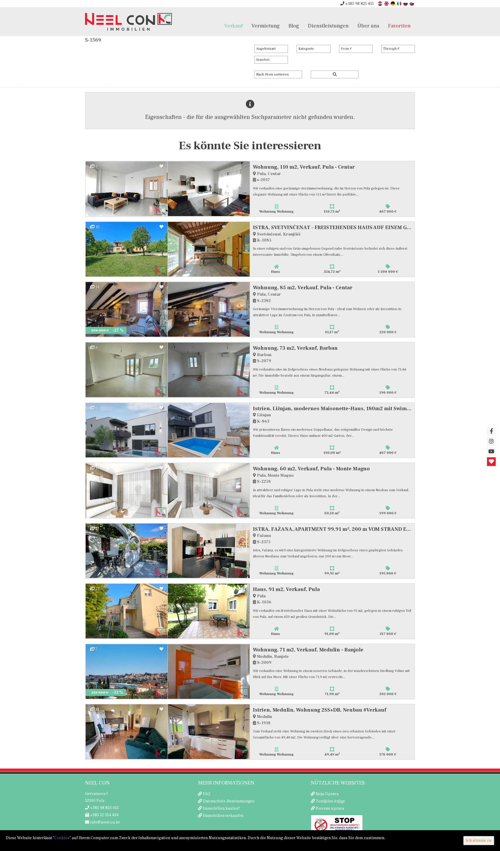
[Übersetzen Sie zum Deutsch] (393, 3)
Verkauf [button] (233, 26)
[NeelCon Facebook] (491, 431)
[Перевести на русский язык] (406, 3)
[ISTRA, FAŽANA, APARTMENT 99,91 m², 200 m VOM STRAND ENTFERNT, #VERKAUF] (127, 551)
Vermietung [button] (265, 26)
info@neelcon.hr (104, 822)
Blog (293, 26)
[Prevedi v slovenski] (412, 3)
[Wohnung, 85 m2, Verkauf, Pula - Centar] (127, 309)
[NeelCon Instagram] (491, 441)
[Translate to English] (386, 3)
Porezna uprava (330, 808)
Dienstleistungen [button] (328, 26)
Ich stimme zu (479, 840)
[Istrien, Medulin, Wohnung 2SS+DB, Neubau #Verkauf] (127, 731)
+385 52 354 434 (104, 815)
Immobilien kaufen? (221, 808)
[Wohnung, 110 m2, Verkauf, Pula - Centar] (127, 188)
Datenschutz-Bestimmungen (228, 801)
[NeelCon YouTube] (491, 451)
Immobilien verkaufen (223, 815)
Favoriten (399, 26)
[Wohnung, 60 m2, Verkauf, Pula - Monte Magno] (127, 490)
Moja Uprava (327, 794)
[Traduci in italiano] (399, 3)
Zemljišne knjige (330, 801)
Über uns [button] (368, 26)
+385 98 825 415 (359, 3)
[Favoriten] (491, 461)
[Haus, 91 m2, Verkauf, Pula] (127, 611)
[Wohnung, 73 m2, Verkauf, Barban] (127, 369)
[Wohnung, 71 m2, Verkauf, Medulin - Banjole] (127, 671)
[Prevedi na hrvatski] (380, 3)
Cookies (61, 838)
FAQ (206, 794)
